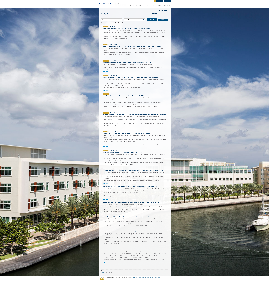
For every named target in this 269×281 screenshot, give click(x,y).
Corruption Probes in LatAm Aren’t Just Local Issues (117, 249)
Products (141, 5)
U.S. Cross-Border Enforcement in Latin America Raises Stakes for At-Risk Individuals (127, 28)
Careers (152, 5)
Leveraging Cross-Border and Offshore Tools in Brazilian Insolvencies (122, 152)
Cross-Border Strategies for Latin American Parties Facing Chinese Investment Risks (127, 62)
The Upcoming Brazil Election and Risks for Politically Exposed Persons (123, 231)
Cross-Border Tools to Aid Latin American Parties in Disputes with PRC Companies (126, 96)
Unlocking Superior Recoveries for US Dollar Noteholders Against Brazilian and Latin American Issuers (132, 46)
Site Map (132, 277)
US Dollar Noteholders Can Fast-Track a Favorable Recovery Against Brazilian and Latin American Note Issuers (134, 114)
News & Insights (166, 5)
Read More (105, 40)
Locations (158, 5)
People (147, 5)
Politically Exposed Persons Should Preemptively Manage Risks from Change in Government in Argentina (133, 170)
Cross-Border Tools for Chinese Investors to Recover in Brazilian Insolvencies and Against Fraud (130, 186)
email (102, 272)
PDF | (162, 11)
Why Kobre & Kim (133, 5)
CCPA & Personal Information (156, 277)
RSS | (160, 11)
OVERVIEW (154, 13)
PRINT (165, 10)
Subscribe (135, 277)
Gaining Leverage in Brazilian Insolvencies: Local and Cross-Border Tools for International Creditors (131, 202)
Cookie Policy (149, 277)
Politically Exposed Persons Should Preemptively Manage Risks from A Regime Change (128, 216)
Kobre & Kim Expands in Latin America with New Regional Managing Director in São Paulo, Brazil (130, 77)
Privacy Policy (144, 277)
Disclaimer (139, 277)
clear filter (126, 22)
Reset (162, 19)
